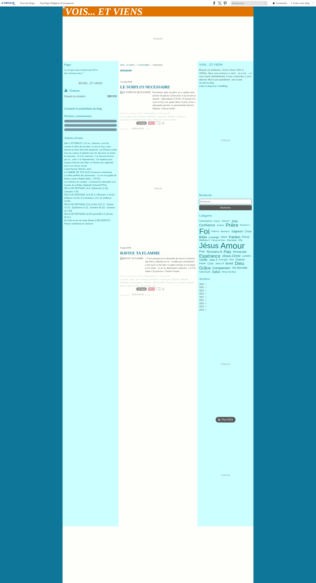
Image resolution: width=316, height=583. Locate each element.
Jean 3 (213, 259)
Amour (232, 246)
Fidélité (202, 263)
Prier (202, 251)
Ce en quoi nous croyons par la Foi (80, 70)
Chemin (240, 259)
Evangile (223, 260)
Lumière (246, 256)
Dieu (239, 263)
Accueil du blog (206, 83)
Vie (241, 240)
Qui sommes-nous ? (73, 73)
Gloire (224, 237)
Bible (203, 237)
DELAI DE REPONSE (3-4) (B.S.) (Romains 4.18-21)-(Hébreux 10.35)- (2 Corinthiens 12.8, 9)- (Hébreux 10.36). (89, 197)
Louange (214, 237)
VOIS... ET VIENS (127, 65)
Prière (232, 225)
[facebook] (214, 3)
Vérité (203, 259)
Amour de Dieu (229, 272)
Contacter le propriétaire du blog (83, 108)
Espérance (210, 256)
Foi (204, 231)
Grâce (205, 268)
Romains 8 (214, 251)
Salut (216, 272)
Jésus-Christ (231, 256)
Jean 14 (219, 263)
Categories (144, 65)
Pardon (234, 237)
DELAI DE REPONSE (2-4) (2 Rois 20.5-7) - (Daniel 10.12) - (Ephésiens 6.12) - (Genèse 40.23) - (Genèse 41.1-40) (89, 207)
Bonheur (225, 231)
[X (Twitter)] (220, 3)
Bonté (229, 263)
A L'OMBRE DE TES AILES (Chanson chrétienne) (88, 172)
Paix (227, 252)
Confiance (207, 225)
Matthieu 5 (204, 240)
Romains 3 (245, 225)
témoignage (240, 251)
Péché (246, 237)
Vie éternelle (239, 267)
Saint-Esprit (204, 272)
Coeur (217, 221)
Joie (234, 221)
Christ (248, 231)
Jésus (209, 245)
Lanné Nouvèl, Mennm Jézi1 (77, 169)
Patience (215, 231)
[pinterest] (225, 3)
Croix (210, 263)
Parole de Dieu (218, 240)
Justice (220, 225)
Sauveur (226, 221)
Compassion (221, 268)
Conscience (205, 221)
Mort (231, 260)
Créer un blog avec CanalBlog (213, 86)
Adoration (232, 240)
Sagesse (237, 231)
